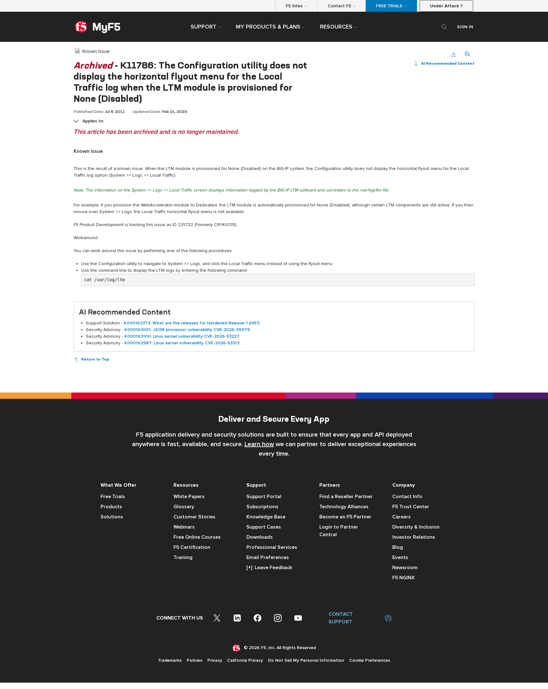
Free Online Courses (197, 537)
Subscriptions (262, 507)
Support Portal (263, 496)
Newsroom (405, 567)
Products (111, 507)
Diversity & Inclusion (416, 527)
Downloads (259, 537)
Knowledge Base (265, 517)
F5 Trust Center (410, 507)
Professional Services (271, 547)
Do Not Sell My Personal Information (306, 660)
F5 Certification (191, 547)
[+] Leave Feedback (269, 567)
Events (400, 557)
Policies (194, 660)
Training (182, 557)
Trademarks (170, 660)
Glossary (183, 507)
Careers (401, 517)
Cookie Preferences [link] (369, 660)
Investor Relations (413, 537)
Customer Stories (194, 517)
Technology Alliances (344, 507)
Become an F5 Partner (345, 517)
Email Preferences (267, 557)
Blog (397, 547)
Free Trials (113, 496)
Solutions (112, 517)
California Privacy (245, 660)
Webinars (184, 527)
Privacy (214, 660)
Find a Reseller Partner (346, 496)
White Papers (189, 496)
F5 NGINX (403, 578)
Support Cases (263, 527)
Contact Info (407, 496)
